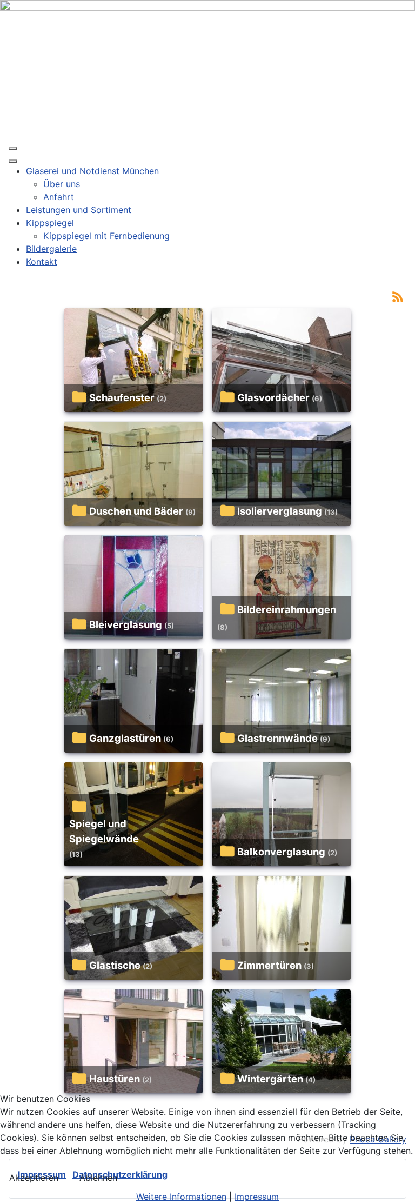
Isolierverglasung (279, 511)
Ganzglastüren (125, 738)
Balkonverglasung (281, 852)
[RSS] (397, 296)
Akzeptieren (33, 1177)
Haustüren (114, 1079)
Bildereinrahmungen (286, 609)
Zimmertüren (269, 965)
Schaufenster (122, 397)
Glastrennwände (277, 738)
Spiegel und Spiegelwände (104, 831)
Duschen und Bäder (136, 511)
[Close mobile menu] (13, 161)
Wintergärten (270, 1079)
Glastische (114, 965)
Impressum (257, 1196)
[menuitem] (92, 170)
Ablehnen (98, 1177)
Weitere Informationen (181, 1196)
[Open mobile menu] (13, 148)
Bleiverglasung (125, 624)
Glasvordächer (273, 397)
